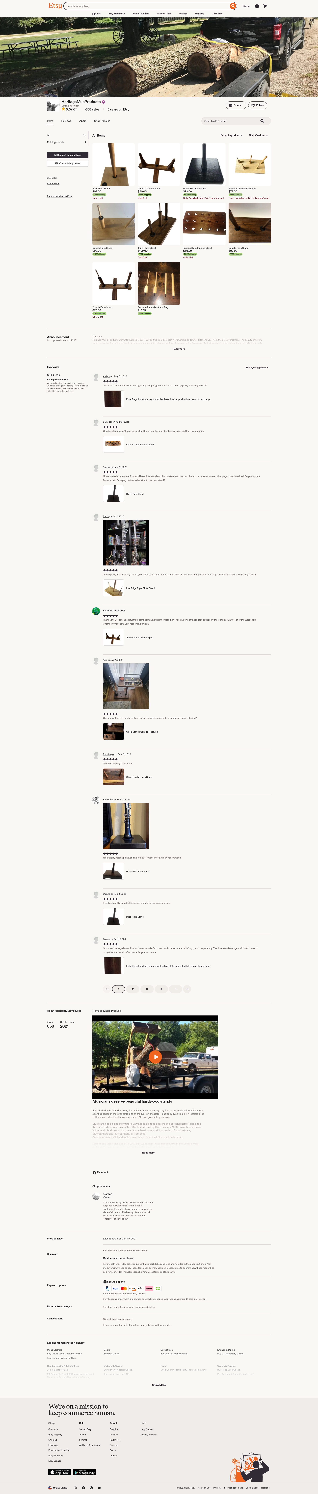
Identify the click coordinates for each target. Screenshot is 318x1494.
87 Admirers (53, 183)
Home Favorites (141, 13)
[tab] (67, 135)
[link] (107, 989)
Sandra (106, 467)
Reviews (66, 120)
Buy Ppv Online (112, 1353)
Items (50, 120)
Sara (105, 610)
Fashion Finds (164, 13)
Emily (106, 516)
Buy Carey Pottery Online (230, 1353)
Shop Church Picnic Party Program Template (183, 1369)
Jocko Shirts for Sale (57, 1369)
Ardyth (106, 376)
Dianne (106, 894)
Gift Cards (217, 13)
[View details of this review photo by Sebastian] (126, 826)
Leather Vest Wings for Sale (61, 1358)
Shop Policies (102, 120)
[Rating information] (63, 110)
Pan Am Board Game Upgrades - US (235, 1374)
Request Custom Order (69, 155)
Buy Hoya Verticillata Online (118, 1369)
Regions (265, 1487)
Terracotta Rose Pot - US (116, 1374)
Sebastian (108, 799)
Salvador (107, 421)
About (82, 120)
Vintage (183, 13)
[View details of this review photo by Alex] (126, 686)
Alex (105, 660)
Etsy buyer (108, 754)
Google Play (84, 1472)
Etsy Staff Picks (116, 13)
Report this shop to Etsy (59, 196)
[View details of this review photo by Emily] (126, 542)
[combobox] (146, 6)
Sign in (246, 6)
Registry (199, 13)
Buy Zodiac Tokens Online (173, 1353)
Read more (178, 348)
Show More (159, 1384)
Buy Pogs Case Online (228, 1369)
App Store (59, 1472)
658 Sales (52, 178)
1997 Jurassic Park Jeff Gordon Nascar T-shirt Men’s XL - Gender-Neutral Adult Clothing (70, 1376)
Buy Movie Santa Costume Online (64, 1353)
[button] (236, 105)
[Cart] (265, 6)
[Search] (233, 6)
